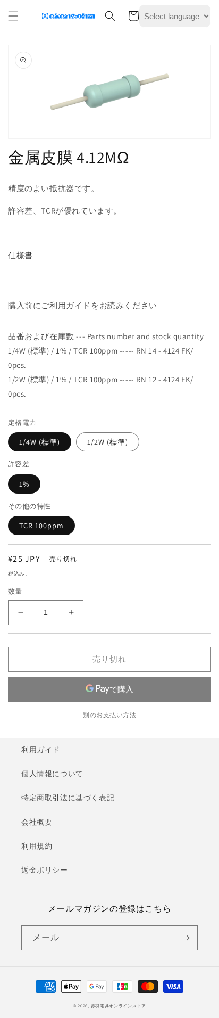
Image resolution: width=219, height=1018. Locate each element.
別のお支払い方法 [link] (109, 715)
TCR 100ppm (41, 525)
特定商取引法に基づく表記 (67, 797)
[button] (13, 16)
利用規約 (36, 846)
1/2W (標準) (107, 442)
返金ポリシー (44, 870)
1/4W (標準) (39, 442)
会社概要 (36, 822)
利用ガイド (40, 749)
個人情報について (52, 773)
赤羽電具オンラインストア (118, 1005)
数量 (15, 591)
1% (24, 484)
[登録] (185, 937)
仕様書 (20, 255)
